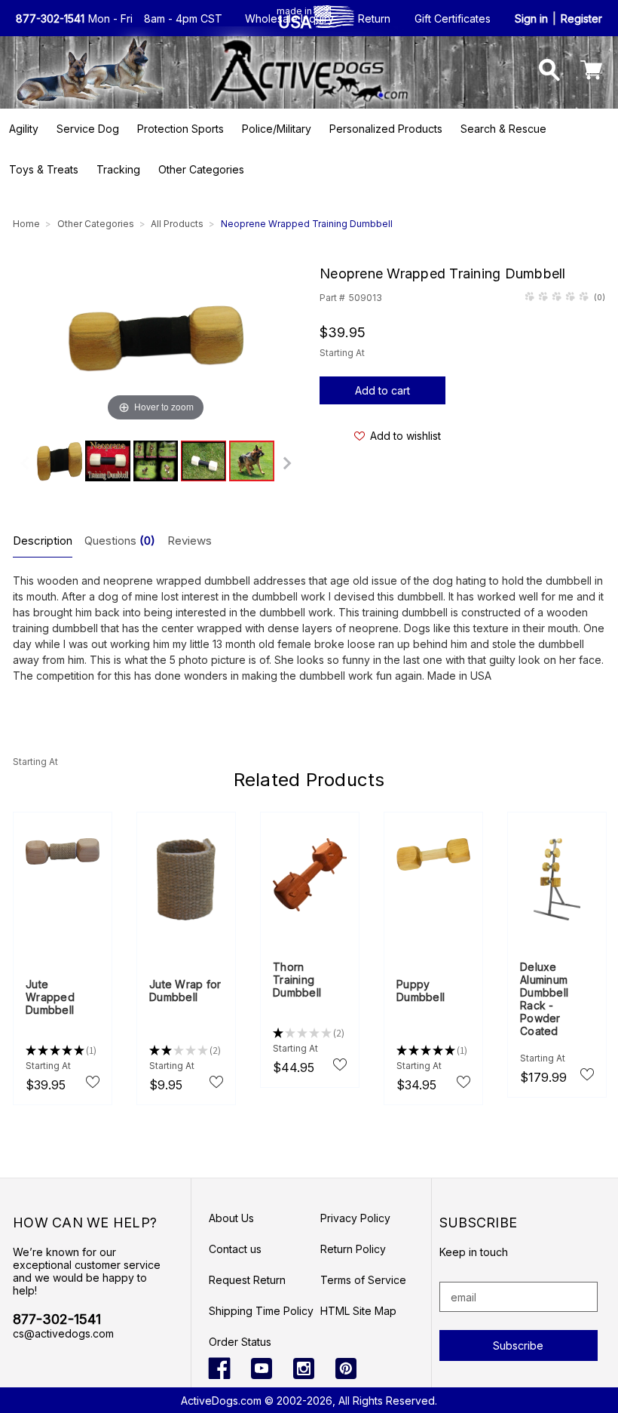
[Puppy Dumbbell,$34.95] (433, 854)
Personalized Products (385, 128)
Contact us (235, 1249)
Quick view (63, 880)
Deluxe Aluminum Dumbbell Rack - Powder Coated (544, 998)
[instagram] (304, 1368)
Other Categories (201, 169)
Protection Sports (180, 128)
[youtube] (261, 1368)
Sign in (531, 18)
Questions (119, 540)
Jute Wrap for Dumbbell (185, 990)
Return (374, 18)
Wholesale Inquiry (289, 18)
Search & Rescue (503, 128)
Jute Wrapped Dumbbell (50, 997)
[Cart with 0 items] (591, 72)
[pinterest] (346, 1368)
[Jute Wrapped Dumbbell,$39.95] (62, 851)
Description (42, 540)
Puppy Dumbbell (420, 990)
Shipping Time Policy (261, 1310)
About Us (231, 1218)
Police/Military (276, 128)
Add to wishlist (405, 435)
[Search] (550, 72)
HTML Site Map (358, 1310)
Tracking (118, 169)
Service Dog (88, 128)
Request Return (247, 1279)
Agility (23, 128)
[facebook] (219, 1368)
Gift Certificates (453, 18)
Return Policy (353, 1249)
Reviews (189, 540)
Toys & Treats (43, 169)
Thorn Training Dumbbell (297, 979)
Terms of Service (363, 1279)
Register (581, 18)
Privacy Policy (355, 1218)
